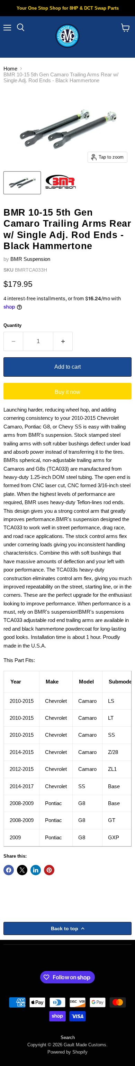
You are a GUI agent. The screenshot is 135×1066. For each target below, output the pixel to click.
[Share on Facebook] (8, 870)
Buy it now (67, 392)
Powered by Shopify (67, 1052)
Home (10, 69)
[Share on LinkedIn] (35, 870)
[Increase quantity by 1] (63, 341)
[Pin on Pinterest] (49, 870)
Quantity (12, 325)
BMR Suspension (30, 259)
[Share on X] (22, 870)
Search (68, 1037)
